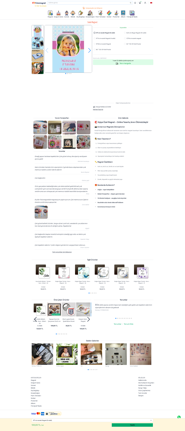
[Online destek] (179, 417)
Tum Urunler (142, 393)
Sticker (33, 398)
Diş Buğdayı (35, 390)
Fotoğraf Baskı (36, 406)
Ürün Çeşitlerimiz (144, 390)
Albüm (33, 403)
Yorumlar (117, 324)
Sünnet (33, 385)
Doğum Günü (35, 383)
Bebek (33, 388)
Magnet (33, 380)
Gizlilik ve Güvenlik (144, 385)
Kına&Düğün (35, 393)
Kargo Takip (142, 388)
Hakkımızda (142, 380)
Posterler (34, 401)
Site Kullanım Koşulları (146, 383)
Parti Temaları (36, 395)
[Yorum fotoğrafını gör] (40, 127)
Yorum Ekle (128, 324)
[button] (151, 3)
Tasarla (132, 425)
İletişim (140, 395)
